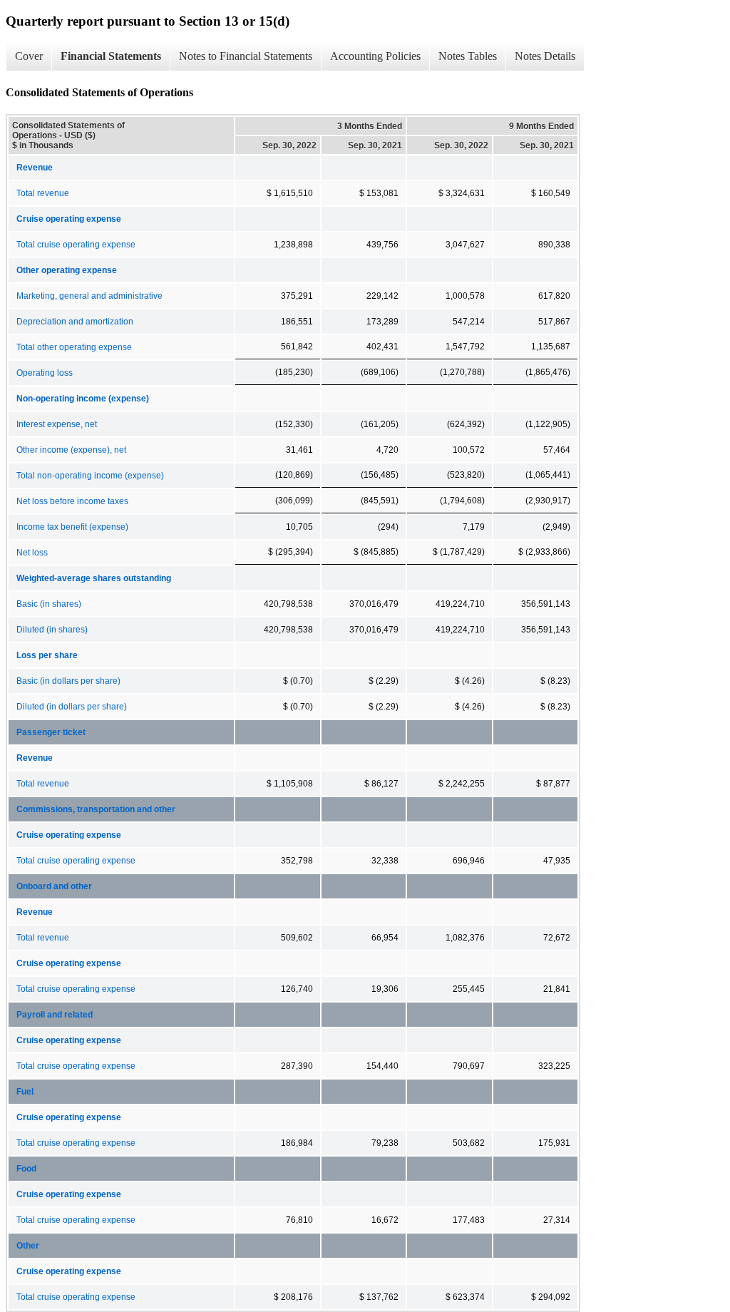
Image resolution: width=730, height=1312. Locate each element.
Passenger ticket (51, 732)
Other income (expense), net (71, 450)
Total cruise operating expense (75, 244)
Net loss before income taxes (72, 501)
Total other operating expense (74, 347)
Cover (29, 56)
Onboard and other (54, 886)
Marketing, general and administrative (89, 296)
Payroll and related (54, 1014)
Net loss (32, 552)
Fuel (25, 1091)
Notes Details (545, 56)
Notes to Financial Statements (245, 56)
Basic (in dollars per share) (68, 681)
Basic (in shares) (48, 604)
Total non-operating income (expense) (90, 475)
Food (26, 1168)
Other (27, 1245)
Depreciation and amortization (74, 321)
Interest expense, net (56, 424)
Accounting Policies (375, 56)
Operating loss (44, 373)
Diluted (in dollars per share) (71, 706)
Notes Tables (467, 56)
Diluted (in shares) (52, 629)
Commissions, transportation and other (95, 809)
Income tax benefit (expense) (72, 527)
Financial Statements (111, 56)
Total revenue (42, 193)
